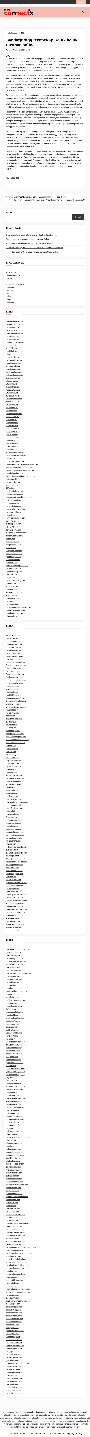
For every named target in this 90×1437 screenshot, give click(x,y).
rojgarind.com (11, 1078)
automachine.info (13, 1176)
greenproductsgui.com (15, 1072)
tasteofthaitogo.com (14, 808)
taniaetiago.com (12, 598)
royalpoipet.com (12, 1295)
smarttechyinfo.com (14, 1045)
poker (8, 296)
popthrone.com (12, 994)
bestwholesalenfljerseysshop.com (20, 470)
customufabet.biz (13, 429)
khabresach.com (13, 918)
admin (30, 50)
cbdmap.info (11, 985)
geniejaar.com (12, 1027)
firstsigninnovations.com (16, 665)
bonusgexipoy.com (14, 1316)
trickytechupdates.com (15, 912)
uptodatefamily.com (14, 572)
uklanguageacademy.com (16, 959)
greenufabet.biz (12, 402)
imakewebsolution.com (15, 1000)
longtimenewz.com (14, 1349)
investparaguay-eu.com (16, 518)
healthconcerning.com (15, 1075)
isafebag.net (11, 728)
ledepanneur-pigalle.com (16, 847)
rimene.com (11, 844)
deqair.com (10, 539)
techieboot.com (12, 339)
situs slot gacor (12, 272)
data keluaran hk (13, 275)
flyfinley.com (11, 1009)
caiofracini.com (12, 1122)
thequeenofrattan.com (15, 1155)
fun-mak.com (11, 1277)
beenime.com (11, 1271)
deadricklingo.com (13, 1188)
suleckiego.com (12, 930)
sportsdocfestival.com (15, 1387)
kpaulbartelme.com (14, 1256)
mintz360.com (12, 1036)
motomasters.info (13, 1209)
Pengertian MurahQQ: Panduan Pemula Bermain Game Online (32, 252)
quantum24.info (12, 1218)
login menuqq (6, 1424)
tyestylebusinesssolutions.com (18, 1292)
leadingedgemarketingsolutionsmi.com (22, 464)
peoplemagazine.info (15, 324)
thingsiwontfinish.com (15, 1393)
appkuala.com (12, 793)
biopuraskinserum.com (15, 832)
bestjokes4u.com (13, 1021)
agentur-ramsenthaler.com (17, 1197)
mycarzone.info (12, 1212)
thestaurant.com (12, 1298)
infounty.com (11, 515)
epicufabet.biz (12, 435)
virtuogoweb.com (13, 366)
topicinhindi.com (13, 955)
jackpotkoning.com (14, 1343)
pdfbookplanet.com (14, 1149)
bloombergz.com (13, 731)
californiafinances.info (15, 835)
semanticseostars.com (15, 1086)
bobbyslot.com (12, 1030)
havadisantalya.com (14, 333)
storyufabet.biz (12, 432)
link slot (85, 1424)
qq (7, 281)
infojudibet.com (12, 982)
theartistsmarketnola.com (16, 853)
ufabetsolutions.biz (14, 414)
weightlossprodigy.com (15, 1042)
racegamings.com (13, 1369)
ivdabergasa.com (13, 503)
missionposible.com (14, 898)
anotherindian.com (14, 592)
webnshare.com (12, 1095)
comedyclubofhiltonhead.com (18, 1259)
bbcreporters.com (13, 458)
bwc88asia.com (12, 521)
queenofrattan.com (14, 1152)
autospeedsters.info (14, 1179)
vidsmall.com (11, 1229)
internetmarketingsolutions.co (18, 1137)
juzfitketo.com (11, 601)
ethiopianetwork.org (14, 1101)
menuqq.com (8, 1412)
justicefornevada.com (15, 1107)
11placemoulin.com (14, 1033)
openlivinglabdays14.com (16, 473)
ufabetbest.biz (12, 423)
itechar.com (11, 345)
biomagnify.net (12, 616)
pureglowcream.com (14, 799)
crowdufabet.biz (12, 446)
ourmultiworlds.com (14, 644)
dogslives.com (12, 1146)
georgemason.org (13, 952)
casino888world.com (14, 1280)
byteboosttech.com (14, 360)
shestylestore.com (13, 1390)
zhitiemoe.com (12, 586)
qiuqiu (8, 299)
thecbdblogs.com (13, 921)
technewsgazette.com (15, 778)
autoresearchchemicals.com (17, 924)
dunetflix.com (11, 563)
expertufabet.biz (12, 387)
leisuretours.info (12, 1110)
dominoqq (10, 287)
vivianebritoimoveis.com (16, 707)
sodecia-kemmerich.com (16, 1274)
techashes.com (12, 327)
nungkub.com (11, 589)
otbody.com (11, 746)
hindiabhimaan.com (14, 915)
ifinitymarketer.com (14, 1340)
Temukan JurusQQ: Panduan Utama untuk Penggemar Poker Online (34, 248)
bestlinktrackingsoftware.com (18, 1301)
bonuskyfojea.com (13, 1310)
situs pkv (7, 1415)
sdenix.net (10, 716)
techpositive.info (13, 1125)
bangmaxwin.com (13, 823)
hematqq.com (81, 1421)
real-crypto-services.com (16, 509)
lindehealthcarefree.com (16, 961)
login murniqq (19, 1424)
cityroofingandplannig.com (17, 500)
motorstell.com (12, 692)
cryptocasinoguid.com (15, 461)
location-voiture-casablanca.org (19, 1253)
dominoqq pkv (28, 1412)
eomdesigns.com (13, 1200)
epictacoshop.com (13, 829)
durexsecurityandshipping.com (19, 497)
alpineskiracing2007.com (16, 883)
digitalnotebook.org (14, 1048)
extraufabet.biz (12, 408)
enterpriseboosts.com (15, 734)
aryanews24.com (13, 482)
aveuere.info (11, 1066)
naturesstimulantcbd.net (16, 610)
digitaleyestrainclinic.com (16, 895)
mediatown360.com (14, 891)
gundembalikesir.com (15, 342)
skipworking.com (13, 755)
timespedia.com (12, 764)
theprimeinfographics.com (17, 1265)
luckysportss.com (13, 1352)
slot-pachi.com (12, 1057)
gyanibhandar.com (13, 378)
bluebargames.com (14, 659)
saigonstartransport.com (16, 820)
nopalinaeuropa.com (14, 613)
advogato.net (11, 725)
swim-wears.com (13, 671)
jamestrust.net (12, 749)
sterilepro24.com (13, 1238)
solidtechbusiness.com (15, 1241)
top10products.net (13, 967)
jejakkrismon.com (13, 767)
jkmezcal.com (11, 1286)
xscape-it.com (12, 485)
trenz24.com (11, 752)
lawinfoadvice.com (14, 554)
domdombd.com (12, 1325)
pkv (7, 293)
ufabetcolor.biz (12, 405)
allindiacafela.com (13, 880)
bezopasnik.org (12, 814)
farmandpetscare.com (15, 1116)
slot (22, 33)
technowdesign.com (14, 494)
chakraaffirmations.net (15, 1018)
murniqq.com (68, 1421)
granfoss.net (11, 877)
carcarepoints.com (13, 530)
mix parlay (51, 1421)
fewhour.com (11, 1081)
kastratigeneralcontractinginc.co (19, 467)
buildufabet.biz (12, 449)
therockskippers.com (14, 874)
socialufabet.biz (12, 417)
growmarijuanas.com (14, 1092)
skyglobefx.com (12, 1191)
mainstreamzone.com (15, 1090)
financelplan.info (13, 976)
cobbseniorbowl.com (14, 491)
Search (9, 213)
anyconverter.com (13, 760)
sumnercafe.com (13, 560)
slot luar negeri (19, 1415)
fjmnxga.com (11, 817)
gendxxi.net (11, 1206)
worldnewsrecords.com (15, 1235)
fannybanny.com (13, 1337)
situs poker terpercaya (15, 284)
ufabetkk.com (11, 772)
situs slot (49, 1415)
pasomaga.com (12, 604)
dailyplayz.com (12, 1328)
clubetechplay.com (14, 1322)
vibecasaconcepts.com (15, 1215)
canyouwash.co (12, 330)
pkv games (12, 33)
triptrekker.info (12, 1203)
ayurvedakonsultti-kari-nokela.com (20, 476)
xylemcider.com (12, 595)
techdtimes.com (12, 336)
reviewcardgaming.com (15, 1244)
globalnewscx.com (14, 1143)
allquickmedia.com (14, 775)
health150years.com (14, 695)
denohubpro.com (13, 1158)
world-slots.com (12, 997)
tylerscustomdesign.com (16, 680)
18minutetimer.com (14, 1083)
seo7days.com (12, 796)
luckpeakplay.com (13, 1354)
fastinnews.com (12, 1334)
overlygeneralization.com (16, 1098)
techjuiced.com (12, 357)
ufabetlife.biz (11, 411)
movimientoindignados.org (17, 566)
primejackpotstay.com (15, 1372)
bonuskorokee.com (14, 1313)
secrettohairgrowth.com (15, 805)
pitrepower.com (12, 889)
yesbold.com (11, 348)
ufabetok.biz (11, 441)
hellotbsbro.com (12, 1113)
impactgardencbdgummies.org (18, 607)
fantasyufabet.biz (13, 390)
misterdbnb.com (12, 1283)
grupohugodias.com (14, 536)
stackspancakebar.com (15, 859)
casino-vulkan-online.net (16, 886)
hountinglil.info (12, 1015)
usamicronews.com (14, 1357)
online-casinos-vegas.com (17, 900)
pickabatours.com (13, 970)
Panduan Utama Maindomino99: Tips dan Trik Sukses (28, 243)
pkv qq (18, 1412)
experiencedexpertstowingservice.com (22, 1247)
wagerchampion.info (14, 1182)
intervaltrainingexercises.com (18, 1289)
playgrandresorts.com (15, 1381)
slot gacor (72, 1415)
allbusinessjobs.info (14, 964)
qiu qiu (9, 278)
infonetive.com (12, 826)
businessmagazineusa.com (17, 1223)
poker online (45, 1424)
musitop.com (11, 574)
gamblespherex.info (14, 1194)
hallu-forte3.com (12, 868)
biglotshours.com (13, 369)
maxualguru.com (13, 1051)
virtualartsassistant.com (16, 1262)
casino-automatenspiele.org (17, 740)
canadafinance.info (14, 838)
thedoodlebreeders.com (16, 533)
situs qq (52, 1412)
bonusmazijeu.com (14, 1307)
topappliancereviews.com (16, 909)
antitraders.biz (12, 479)
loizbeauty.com (12, 758)
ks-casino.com (12, 527)
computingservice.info (15, 1119)
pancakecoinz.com (14, 1006)
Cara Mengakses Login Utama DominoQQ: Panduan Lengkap (32, 235)
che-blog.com (11, 1003)
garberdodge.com (13, 668)
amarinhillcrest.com (14, 719)
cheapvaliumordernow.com (17, 1268)
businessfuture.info (14, 979)
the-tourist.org (11, 722)
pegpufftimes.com (13, 650)
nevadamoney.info (13, 841)
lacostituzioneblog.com (15, 581)
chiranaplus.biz (12, 856)
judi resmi (30, 1415)
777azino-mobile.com (15, 488)
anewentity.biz (12, 790)
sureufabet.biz (12, 426)
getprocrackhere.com (15, 1331)
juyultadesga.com (13, 506)
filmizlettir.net (11, 641)
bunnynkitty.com (12, 811)
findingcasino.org (13, 1170)
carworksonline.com (14, 683)
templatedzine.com (14, 551)
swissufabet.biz (12, 396)
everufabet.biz (12, 443)
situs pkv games (79, 1412)
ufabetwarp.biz (12, 381)
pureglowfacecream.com (16, 781)
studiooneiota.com (13, 1167)
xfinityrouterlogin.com (15, 903)
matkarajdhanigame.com (16, 991)
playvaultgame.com (14, 1378)
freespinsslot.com (13, 1060)
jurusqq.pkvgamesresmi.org (68, 1427)
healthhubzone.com (14, 351)
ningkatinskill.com (13, 545)
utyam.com (10, 577)
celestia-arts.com (13, 653)
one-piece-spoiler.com (15, 1164)
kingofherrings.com (14, 784)
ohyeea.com (11, 583)
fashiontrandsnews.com (16, 455)
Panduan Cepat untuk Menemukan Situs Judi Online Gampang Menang (48, 1434)
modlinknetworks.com (15, 1346)
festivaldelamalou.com (15, 662)
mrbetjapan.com (12, 787)
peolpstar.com (12, 677)
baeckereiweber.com (14, 321)
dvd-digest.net (12, 850)
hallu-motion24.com (14, 871)
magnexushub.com (14, 363)
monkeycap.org (12, 713)
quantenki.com (12, 1221)
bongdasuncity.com (14, 1054)
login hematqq (32, 1424)
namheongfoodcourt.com (16, 862)
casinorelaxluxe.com (14, 1319)
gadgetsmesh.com (13, 1104)
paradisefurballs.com (14, 1063)
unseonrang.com (13, 1128)
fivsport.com (11, 548)
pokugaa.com (11, 1375)
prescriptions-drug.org (15, 698)
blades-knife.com (13, 1161)
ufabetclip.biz (11, 384)
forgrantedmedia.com (15, 674)
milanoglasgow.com (14, 865)
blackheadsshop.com (15, 1250)
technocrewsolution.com (16, 701)
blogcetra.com (12, 1134)
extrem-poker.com (13, 524)
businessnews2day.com (16, 1232)
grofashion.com (12, 1360)
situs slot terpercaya (22, 1418)
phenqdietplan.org (13, 557)
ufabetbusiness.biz (14, 399)
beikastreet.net (12, 638)
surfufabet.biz (11, 420)
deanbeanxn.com (13, 988)
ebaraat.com (11, 354)
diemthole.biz (11, 769)
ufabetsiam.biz (12, 393)
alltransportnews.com (15, 452)
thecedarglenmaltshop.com (17, 950)
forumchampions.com (15, 656)
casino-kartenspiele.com (16, 737)
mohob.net (10, 1039)
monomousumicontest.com (17, 1185)
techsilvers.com (12, 542)
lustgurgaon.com (13, 1024)
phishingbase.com (13, 1366)
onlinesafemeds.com (14, 375)
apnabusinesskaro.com (15, 927)
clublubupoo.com (13, 1304)
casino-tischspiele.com (15, 743)
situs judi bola (39, 1421)
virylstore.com (12, 689)
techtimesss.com (13, 686)
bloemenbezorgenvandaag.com (19, 802)
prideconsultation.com (15, 1012)
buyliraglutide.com (13, 372)
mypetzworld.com (13, 512)
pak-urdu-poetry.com (14, 1131)
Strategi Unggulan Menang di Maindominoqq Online (27, 239)
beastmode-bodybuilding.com (18, 973)
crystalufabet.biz (13, 438)
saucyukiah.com (13, 635)
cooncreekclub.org (13, 647)
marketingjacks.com (14, 906)
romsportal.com (12, 1384)
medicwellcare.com (14, 1226)
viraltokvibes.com (13, 704)
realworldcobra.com (14, 1173)
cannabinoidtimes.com (15, 1069)
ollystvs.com (11, 1140)
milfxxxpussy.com (13, 569)
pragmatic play (61, 1415)
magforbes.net (12, 710)
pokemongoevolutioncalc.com (18, 1363)
